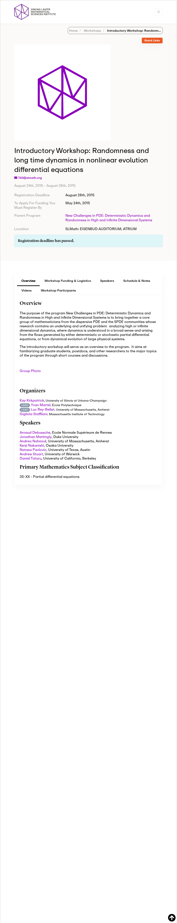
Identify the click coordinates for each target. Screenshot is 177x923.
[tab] (152, 41)
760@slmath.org (30, 178)
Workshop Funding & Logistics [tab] (67, 280)
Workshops (92, 30)
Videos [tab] (26, 290)
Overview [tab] (28, 280)
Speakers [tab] (107, 280)
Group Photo (31, 370)
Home (73, 30)
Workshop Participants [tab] (58, 290)
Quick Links (152, 40)
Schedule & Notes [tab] (136, 280)
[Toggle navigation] (158, 11)
